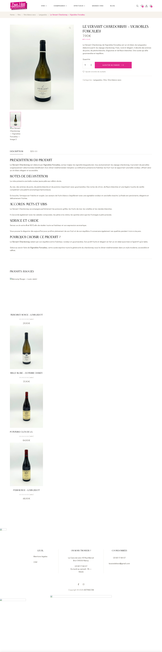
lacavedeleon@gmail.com (119, 563)
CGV (35, 562)
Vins (19, 15)
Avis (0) (33, 151)
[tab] (16, 152)
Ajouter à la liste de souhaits (95, 72)
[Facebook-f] (78, 584)
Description (16, 151)
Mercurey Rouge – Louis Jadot (26, 315)
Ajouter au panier (111, 65)
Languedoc (43, 15)
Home (12, 15)
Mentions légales (40, 556)
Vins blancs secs (30, 15)
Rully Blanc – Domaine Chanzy (26, 373)
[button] (70, 28)
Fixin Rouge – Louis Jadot (26, 490)
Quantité (86, 59)
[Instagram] (84, 584)
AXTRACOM (89, 590)
